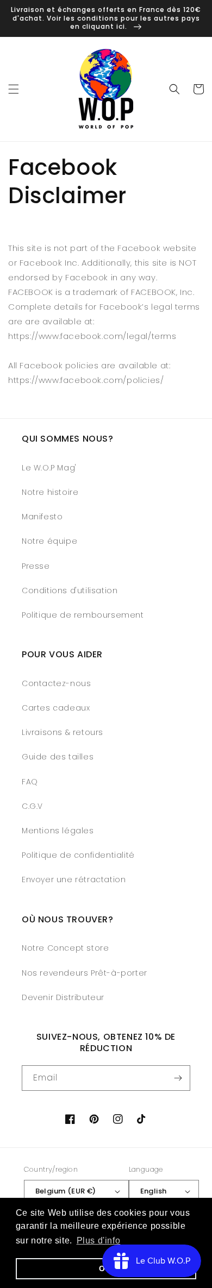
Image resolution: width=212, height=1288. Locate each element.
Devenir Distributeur (63, 997)
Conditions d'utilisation (69, 590)
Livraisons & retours (62, 732)
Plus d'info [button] (99, 1240)
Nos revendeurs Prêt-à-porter (84, 972)
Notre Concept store (65, 948)
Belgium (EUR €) (65, 1191)
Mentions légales (58, 830)
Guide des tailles (57, 756)
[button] (14, 89)
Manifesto (42, 516)
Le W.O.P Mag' (49, 467)
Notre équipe (49, 541)
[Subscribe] (178, 1078)
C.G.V (32, 806)
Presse (36, 566)
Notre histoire (50, 492)
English (153, 1191)
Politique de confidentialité (78, 855)
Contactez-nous (56, 683)
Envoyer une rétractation (74, 879)
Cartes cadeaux (56, 707)
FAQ (30, 781)
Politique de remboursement (83, 615)
